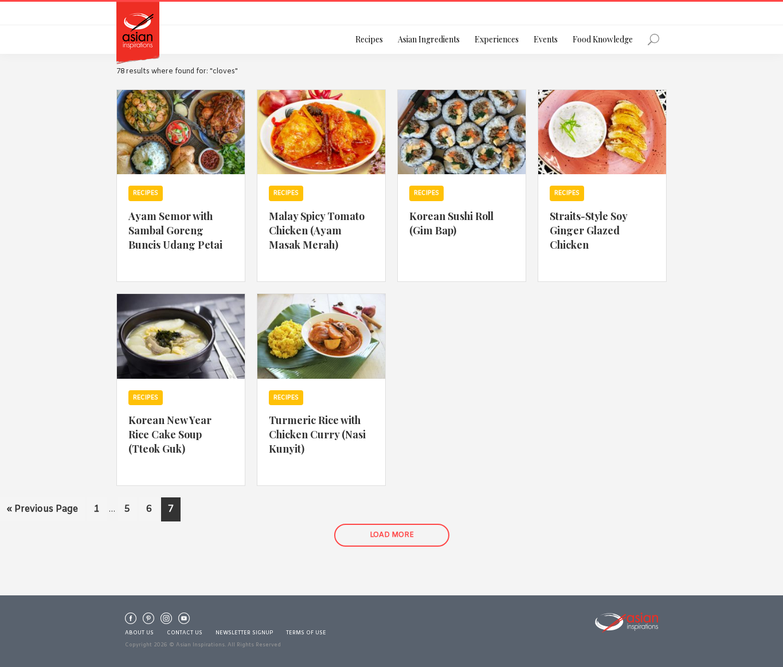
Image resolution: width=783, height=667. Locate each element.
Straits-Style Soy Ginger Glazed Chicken (588, 230)
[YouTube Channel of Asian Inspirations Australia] (184, 621)
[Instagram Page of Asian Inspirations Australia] (166, 621)
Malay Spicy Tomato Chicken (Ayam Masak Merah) (317, 230)
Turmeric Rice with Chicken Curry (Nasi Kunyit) (317, 434)
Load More (392, 535)
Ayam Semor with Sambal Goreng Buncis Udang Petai (175, 230)
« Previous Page (42, 512)
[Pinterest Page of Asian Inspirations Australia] (148, 621)
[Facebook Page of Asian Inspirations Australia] (130, 621)
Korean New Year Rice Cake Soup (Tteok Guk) (170, 434)
